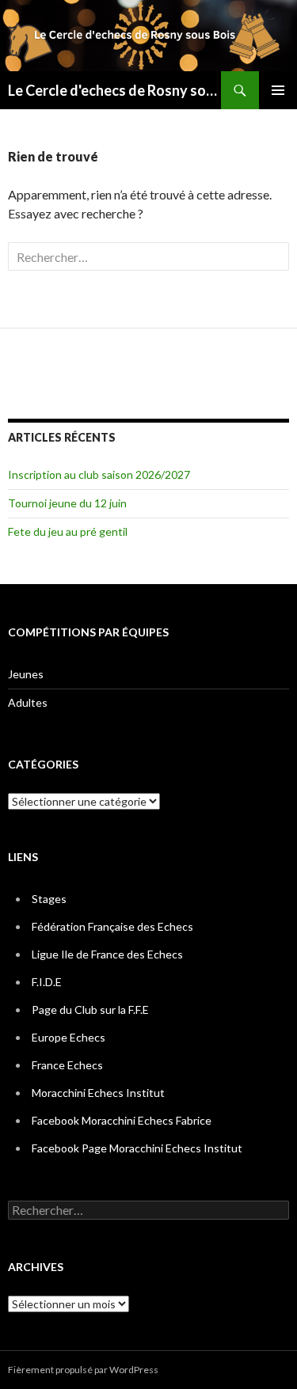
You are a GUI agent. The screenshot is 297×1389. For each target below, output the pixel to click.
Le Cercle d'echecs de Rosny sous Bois (114, 90)
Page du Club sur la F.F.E (90, 1009)
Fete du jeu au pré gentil (68, 531)
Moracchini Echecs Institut (98, 1092)
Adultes (28, 702)
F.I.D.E (47, 982)
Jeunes (26, 674)
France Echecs (67, 1065)
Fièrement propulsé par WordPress (83, 1370)
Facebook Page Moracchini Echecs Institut (137, 1148)
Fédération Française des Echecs (112, 926)
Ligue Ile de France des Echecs (107, 954)
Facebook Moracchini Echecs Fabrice (121, 1120)
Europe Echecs (68, 1037)
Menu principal (278, 90)
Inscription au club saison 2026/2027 (99, 474)
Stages (49, 898)
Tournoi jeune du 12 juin (67, 503)
